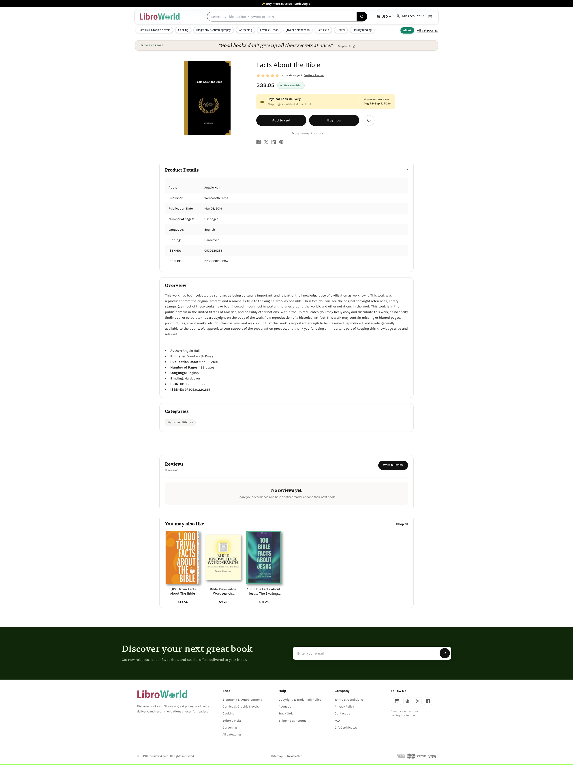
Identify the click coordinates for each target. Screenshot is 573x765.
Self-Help (323, 30)
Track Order (287, 713)
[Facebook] (258, 142)
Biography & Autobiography (213, 30)
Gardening (245, 30)
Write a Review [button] (314, 75)
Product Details (182, 170)
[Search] (362, 16)
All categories (427, 30)
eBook (407, 30)
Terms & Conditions (349, 699)
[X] (266, 142)
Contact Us (342, 713)
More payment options (308, 133)
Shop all (402, 524)
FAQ (337, 721)
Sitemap (277, 756)
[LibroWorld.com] (162, 694)
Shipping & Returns (292, 721)
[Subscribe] (445, 653)
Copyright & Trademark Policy (300, 699)
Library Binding (362, 30)
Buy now (334, 120)
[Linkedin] (274, 142)
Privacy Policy (344, 706)
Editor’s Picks (232, 721)
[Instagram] (397, 701)
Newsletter (294, 756)
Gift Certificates (346, 727)
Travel (341, 30)
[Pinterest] (281, 142)
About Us (285, 706)
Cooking (183, 30)
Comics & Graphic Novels (154, 30)
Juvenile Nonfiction (298, 30)
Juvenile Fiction (269, 30)
